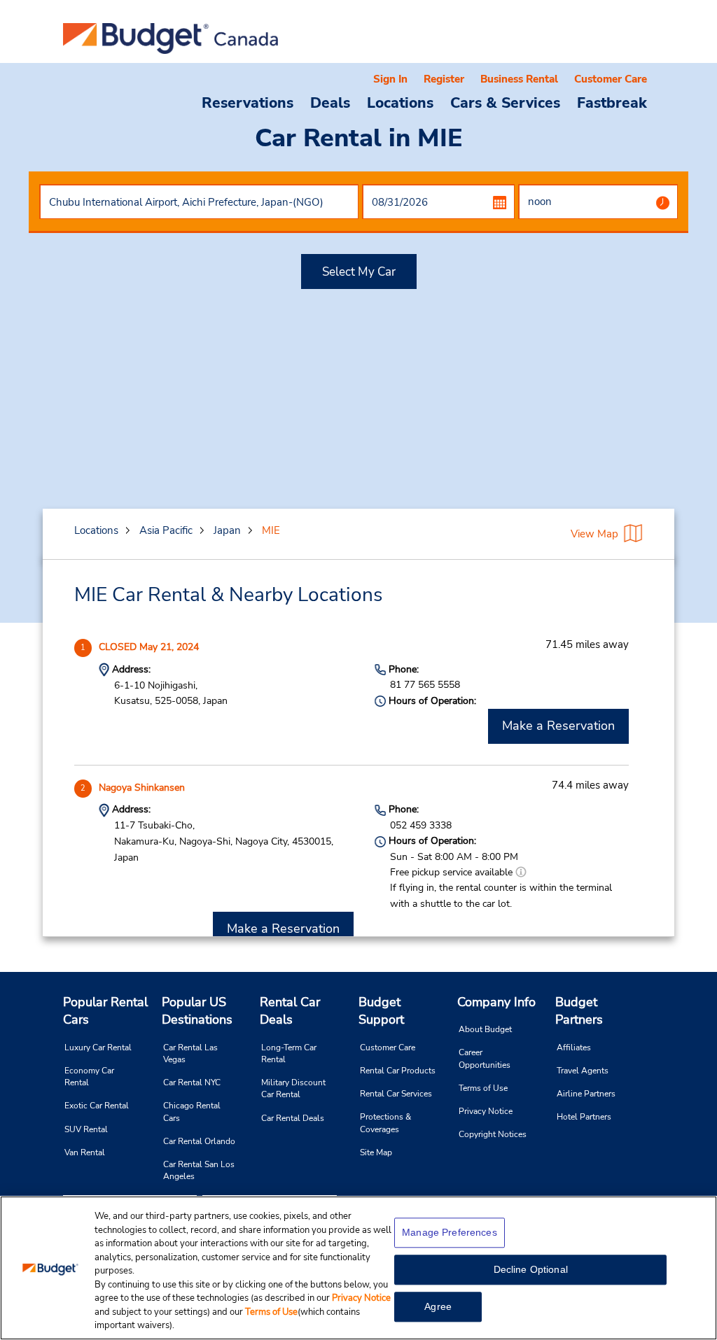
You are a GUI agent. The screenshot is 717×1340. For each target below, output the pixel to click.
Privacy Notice (486, 1111)
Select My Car (359, 272)
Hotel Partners (584, 1116)
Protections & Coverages (385, 1122)
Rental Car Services (396, 1093)
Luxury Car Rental (98, 1047)
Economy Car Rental (89, 1076)
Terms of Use (483, 1088)
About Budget (485, 1029)
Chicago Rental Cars (192, 1111)
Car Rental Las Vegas (190, 1053)
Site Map (376, 1152)
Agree (438, 1306)
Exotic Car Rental (96, 1105)
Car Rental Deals (292, 1118)
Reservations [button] (247, 102)
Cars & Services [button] (505, 102)
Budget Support (381, 1011)
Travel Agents (582, 1070)
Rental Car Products (398, 1070)
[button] (521, 872)
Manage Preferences (449, 1232)
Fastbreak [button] (612, 102)
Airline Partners (586, 1093)
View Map (594, 534)
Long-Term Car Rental (288, 1053)
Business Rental (519, 79)
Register (444, 79)
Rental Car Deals (290, 1011)
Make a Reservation (558, 725)
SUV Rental (86, 1129)
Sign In (390, 79)
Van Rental (84, 1152)
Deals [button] (330, 102)
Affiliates (574, 1047)
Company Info (496, 1002)
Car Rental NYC (192, 1082)
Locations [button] (400, 102)
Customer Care (610, 79)
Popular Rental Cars (105, 1011)
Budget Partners (579, 1011)
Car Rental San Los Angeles (199, 1170)
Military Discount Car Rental (293, 1088)
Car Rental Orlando (199, 1141)
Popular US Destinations (197, 1011)
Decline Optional (531, 1269)
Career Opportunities (484, 1058)
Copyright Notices (493, 1134)
